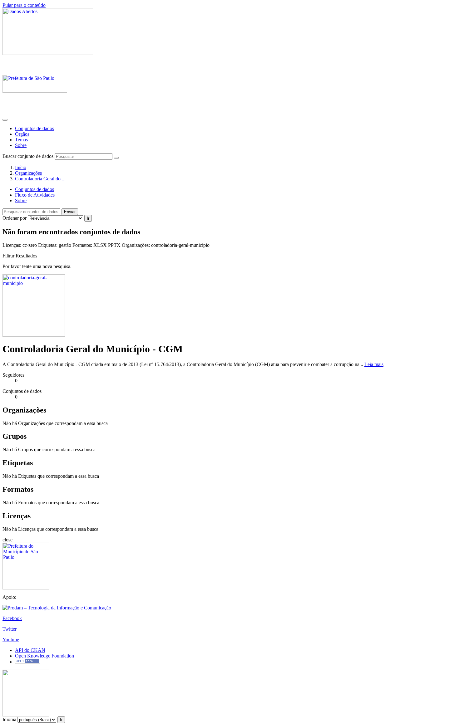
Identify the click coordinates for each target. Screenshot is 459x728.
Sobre (21, 145)
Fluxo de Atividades (35, 195)
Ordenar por (14, 218)
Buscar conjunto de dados (27, 156)
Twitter (9, 629)
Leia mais (373, 364)
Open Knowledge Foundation (44, 655)
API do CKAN (30, 650)
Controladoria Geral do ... (40, 178)
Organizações (28, 173)
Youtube (10, 639)
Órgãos (22, 134)
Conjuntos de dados (34, 128)
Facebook (12, 618)
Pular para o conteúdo (24, 5)
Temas (21, 139)
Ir (88, 218)
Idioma (9, 719)
